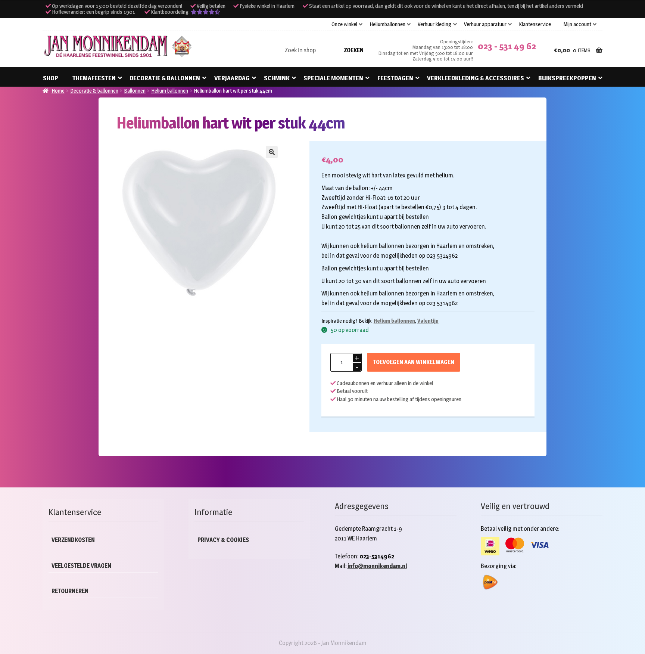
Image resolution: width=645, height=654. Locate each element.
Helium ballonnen (169, 90)
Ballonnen (135, 90)
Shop (50, 78)
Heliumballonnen (387, 24)
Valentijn (428, 320)
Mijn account (577, 24)
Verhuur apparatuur (485, 24)
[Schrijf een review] (205, 12)
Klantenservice (535, 24)
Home (58, 90)
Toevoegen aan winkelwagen (413, 362)
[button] (272, 152)
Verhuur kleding (434, 24)
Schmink (277, 78)
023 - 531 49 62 (507, 46)
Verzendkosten (73, 539)
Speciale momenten (333, 78)
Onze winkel (344, 24)
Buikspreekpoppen (567, 78)
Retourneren (70, 591)
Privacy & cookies (223, 539)
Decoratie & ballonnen (165, 78)
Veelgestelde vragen (81, 565)
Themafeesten (94, 78)
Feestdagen (395, 78)
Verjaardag (232, 78)
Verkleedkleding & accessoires (475, 78)
